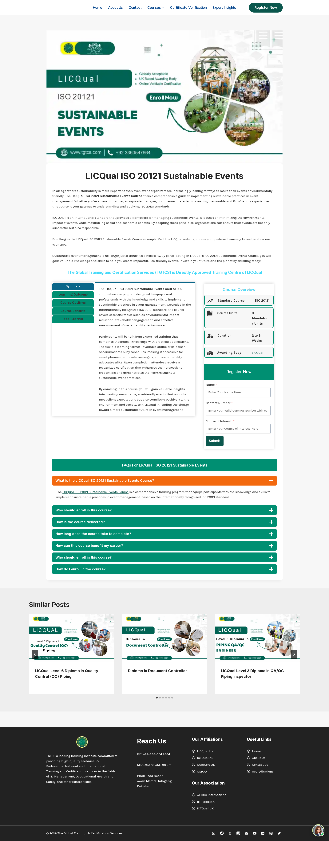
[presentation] (71, 638)
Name (211, 384)
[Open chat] (318, 830)
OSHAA (202, 771)
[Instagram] (238, 833)
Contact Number (219, 403)
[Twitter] (279, 833)
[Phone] (230, 833)
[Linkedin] (262, 833)
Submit (214, 441)
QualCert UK (206, 764)
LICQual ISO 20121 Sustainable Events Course (95, 492)
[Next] (294, 654)
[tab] (73, 286)
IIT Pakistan (206, 802)
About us (115, 8)
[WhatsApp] (213, 833)
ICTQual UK (205, 808)
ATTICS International (212, 795)
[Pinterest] (271, 833)
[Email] (246, 833)
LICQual (257, 353)
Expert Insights (224, 8)
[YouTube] (254, 833)
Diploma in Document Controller (157, 671)
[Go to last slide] (35, 654)
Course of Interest (220, 421)
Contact (135, 8)
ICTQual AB (205, 758)
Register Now (266, 8)
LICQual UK (205, 751)
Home (97, 8)
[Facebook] (221, 833)
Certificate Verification (188, 8)
